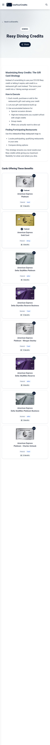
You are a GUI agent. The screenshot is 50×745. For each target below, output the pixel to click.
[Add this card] (34, 176)
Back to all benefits (10, 22)
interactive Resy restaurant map (25, 134)
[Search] (46, 5)
